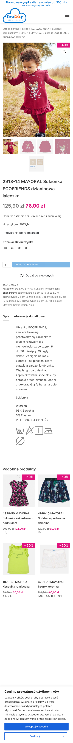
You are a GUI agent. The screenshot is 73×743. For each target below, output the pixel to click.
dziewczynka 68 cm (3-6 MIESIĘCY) (38, 292)
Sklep (25, 28)
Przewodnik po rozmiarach (21, 232)
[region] (36, 714)
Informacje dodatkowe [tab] (29, 316)
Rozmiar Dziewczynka (18, 242)
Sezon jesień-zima (23, 304)
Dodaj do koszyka (26, 264)
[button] (64, 51)
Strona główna (11, 28)
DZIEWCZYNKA (40, 28)
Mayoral (7, 304)
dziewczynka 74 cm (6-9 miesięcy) (22, 296)
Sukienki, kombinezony (47, 288)
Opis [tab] (6, 316)
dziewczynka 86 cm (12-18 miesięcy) (42, 300)
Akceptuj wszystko (36, 726)
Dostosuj (34, 736)
